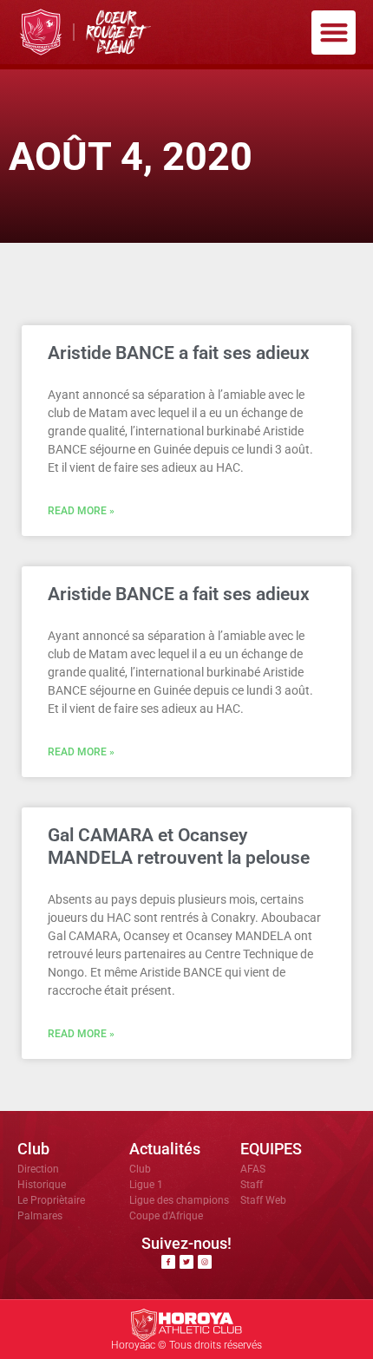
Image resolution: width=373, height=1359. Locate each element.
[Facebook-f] (168, 1262)
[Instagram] (205, 1262)
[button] (333, 32)
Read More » (81, 511)
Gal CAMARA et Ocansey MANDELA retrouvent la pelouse (179, 846)
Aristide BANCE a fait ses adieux (179, 353)
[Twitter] (186, 1262)
